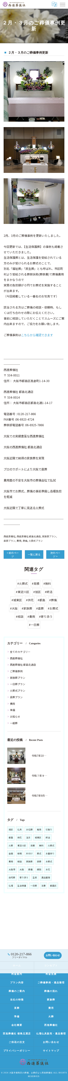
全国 (11, 853)
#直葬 (40, 608)
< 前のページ (13, 554)
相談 (19, 861)
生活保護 (21, 885)
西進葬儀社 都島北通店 (29, 536)
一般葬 (14, 723)
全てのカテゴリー (20, 652)
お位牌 (29, 829)
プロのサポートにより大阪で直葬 (25, 469)
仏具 (19, 829)
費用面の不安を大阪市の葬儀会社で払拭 (30, 480)
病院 (39, 869)
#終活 (48, 592)
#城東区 (16, 600)
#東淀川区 (22, 592)
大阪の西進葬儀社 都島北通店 (23, 447)
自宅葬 (12, 877)
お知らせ (15, 716)
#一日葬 (34, 624)
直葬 (39, 861)
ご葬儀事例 (16, 671)
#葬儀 (53, 600)
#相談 (19, 616)
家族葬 (29, 861)
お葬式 (49, 861)
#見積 (35, 583)
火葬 (11, 845)
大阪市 (12, 869)
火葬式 (51, 845)
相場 (19, 853)
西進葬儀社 (9, 536)
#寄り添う (45, 616)
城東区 (38, 837)
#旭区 (37, 592)
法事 (43, 885)
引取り (49, 829)
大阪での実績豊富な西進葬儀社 (24, 436)
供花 (19, 837)
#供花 (30, 600)
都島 (11, 837)
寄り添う (24, 877)
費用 (19, 540)
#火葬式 (22, 583)
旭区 (11, 829)
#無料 (47, 583)
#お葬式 (53, 608)
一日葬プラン (17, 684)
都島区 (53, 885)
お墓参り (50, 853)
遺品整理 (45, 877)
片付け (29, 853)
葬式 (39, 853)
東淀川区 (21, 845)
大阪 (22, 869)
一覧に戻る (34, 554)
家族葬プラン (49, 536)
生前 (35, 877)
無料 (41, 845)
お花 (48, 869)
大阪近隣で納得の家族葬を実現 (24, 458)
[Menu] (62, 4)
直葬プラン (9, 540)
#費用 (31, 616)
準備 (25, 540)
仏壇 (11, 885)
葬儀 (30, 869)
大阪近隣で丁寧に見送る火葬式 (24, 508)
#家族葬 (27, 608)
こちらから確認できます (37, 335)
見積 (32, 845)
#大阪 (14, 608)
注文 (28, 837)
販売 (39, 829)
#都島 (41, 600)
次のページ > (55, 554)
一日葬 (33, 885)
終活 (48, 837)
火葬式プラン (36, 540)
